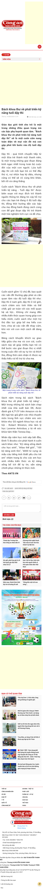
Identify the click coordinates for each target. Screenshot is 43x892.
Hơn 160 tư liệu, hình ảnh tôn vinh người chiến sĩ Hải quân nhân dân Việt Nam (31, 563)
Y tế (3, 800)
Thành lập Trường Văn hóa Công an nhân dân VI (11, 541)
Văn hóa (7, 59)
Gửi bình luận (9, 515)
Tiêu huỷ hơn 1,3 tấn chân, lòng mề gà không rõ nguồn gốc (28, 699)
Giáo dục (25, 800)
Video (24, 805)
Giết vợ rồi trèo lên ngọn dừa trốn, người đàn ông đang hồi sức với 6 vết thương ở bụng (29, 726)
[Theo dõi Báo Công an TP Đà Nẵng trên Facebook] (21, 822)
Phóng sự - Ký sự (27, 794)
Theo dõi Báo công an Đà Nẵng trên (14, 482)
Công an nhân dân (7, 791)
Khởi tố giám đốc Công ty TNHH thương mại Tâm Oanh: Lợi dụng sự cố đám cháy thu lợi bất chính (28, 713)
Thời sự (4, 788)
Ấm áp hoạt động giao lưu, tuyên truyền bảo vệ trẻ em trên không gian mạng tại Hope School (28, 766)
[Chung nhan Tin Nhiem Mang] (21, 827)
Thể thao (25, 802)
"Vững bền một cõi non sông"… (30, 583)
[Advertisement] (21, 83)
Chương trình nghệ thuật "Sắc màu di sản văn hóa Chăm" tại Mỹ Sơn (31, 543)
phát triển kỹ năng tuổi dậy (23, 488)
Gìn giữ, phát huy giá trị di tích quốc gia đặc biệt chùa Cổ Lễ (11, 562)
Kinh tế (4, 797)
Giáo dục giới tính (8, 491)
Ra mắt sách (9, 488)
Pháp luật (25, 791)
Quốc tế (4, 802)
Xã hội (4, 794)
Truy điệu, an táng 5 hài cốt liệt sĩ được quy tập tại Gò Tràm (29, 738)
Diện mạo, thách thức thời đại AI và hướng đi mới (11, 583)
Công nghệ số (6, 805)
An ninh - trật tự (27, 788)
